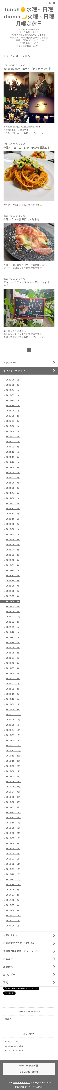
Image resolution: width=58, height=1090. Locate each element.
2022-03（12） (13, 617)
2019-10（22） (13, 761)
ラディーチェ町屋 (21, 1082)
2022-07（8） (13, 596)
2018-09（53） (13, 828)
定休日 (8, 1019)
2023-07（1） (13, 534)
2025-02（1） (13, 442)
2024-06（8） (13, 483)
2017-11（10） (13, 879)
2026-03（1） (13, 395)
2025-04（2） (13, 431)
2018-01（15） (13, 869)
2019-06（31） (13, 781)
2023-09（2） (13, 524)
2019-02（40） (13, 802)
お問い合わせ (10, 935)
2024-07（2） (13, 478)
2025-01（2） (13, 447)
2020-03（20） (13, 735)
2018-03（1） (13, 859)
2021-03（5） (13, 678)
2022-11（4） (13, 575)
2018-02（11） (13, 864)
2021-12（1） (13, 632)
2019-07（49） (13, 776)
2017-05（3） (13, 905)
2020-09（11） (13, 704)
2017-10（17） (13, 884)
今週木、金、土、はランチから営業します (28, 147)
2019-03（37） (13, 797)
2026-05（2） (13, 385)
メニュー (8, 959)
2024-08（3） (13, 472)
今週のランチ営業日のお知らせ (22, 219)
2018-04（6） (13, 854)
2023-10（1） (13, 519)
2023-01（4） (13, 565)
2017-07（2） (13, 895)
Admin (39, 1087)
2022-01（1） (13, 627)
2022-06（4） (13, 601)
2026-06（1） (13, 380)
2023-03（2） (13, 555)
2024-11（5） (13, 457)
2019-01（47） (13, 807)
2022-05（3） (13, 606)
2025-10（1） (13, 405)
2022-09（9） (13, 586)
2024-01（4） (13, 503)
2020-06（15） (13, 720)
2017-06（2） (13, 900)
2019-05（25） (13, 787)
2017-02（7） (13, 921)
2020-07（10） (13, 715)
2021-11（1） (13, 637)
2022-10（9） (13, 581)
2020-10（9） (13, 699)
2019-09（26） (13, 766)
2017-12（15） (13, 874)
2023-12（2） (13, 508)
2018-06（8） (13, 843)
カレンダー (9, 974)
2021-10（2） (13, 642)
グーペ (31, 1087)
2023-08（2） (13, 529)
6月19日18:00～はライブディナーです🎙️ (27, 68)
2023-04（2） (13, 550)
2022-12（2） (13, 570)
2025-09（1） (13, 411)
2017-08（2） (13, 890)
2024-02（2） (13, 498)
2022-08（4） (13, 591)
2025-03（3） (13, 436)
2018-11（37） (13, 818)
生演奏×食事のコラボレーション (21, 951)
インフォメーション (14, 370)
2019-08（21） (13, 771)
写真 (5, 982)
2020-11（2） (13, 694)
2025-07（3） (13, 421)
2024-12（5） (13, 452)
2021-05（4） (13, 668)
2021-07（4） (13, 658)
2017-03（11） (13, 915)
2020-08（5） (13, 709)
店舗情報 (8, 966)
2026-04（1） (13, 390)
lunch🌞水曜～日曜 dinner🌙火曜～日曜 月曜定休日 (29, 17)
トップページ (10, 362)
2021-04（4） (13, 673)
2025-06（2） (13, 426)
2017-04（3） (13, 910)
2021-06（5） (13, 663)
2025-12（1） (13, 400)
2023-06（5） (13, 539)
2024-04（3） (13, 493)
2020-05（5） (13, 725)
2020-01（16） (13, 745)
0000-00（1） (13, 926)
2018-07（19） (13, 838)
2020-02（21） (13, 740)
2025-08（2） (13, 416)
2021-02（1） (13, 684)
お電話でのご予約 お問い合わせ (20, 943)
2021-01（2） (13, 689)
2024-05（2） (13, 488)
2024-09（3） (13, 467)
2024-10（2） (13, 462)
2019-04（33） (13, 792)
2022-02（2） (13, 622)
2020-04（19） (13, 730)
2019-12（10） (13, 751)
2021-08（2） (13, 653)
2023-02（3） (13, 560)
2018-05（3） (13, 848)
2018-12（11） (13, 812)
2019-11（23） (13, 756)
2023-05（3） (13, 545)
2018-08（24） (13, 833)
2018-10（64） (13, 823)
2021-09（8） (13, 648)
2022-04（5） (13, 612)
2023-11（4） (13, 514)
